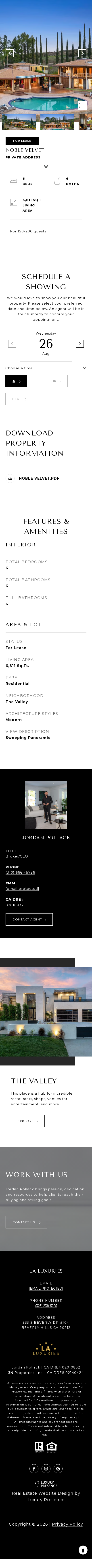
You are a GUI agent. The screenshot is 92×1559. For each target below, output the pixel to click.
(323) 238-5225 (46, 1306)
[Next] (80, 344)
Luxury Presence (46, 1499)
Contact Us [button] (24, 1222)
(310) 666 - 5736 (20, 872)
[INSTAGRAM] (46, 1468)
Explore (26, 1121)
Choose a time (19, 368)
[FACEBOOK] (33, 1468)
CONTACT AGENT (27, 919)
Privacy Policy (67, 1524)
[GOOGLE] (58, 1468)
